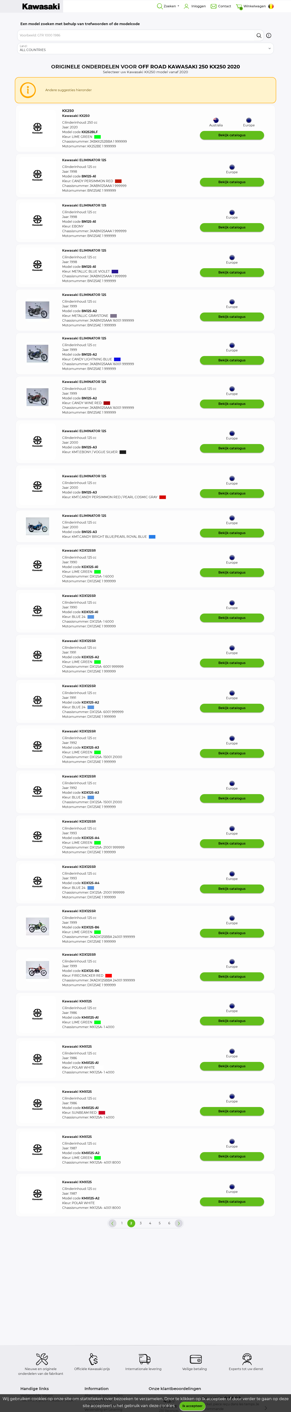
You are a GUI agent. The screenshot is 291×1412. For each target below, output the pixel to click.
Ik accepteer (192, 1406)
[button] (269, 35)
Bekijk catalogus (231, 135)
